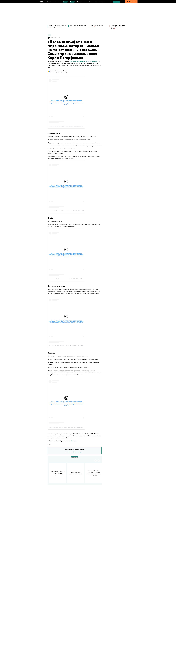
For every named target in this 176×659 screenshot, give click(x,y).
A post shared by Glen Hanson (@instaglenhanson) (60, 427)
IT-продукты (102, 1)
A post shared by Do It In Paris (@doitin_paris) (59, 210)
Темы (59, 1)
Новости (49, 1)
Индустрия (79, 1)
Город (95, 1)
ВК (75, 452)
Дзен (81, 452)
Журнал (65, 1)
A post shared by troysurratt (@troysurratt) (59, 126)
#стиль (49, 444)
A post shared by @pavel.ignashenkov (59, 278)
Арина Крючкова (72, 441)
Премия (72, 1)
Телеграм (69, 452)
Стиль (85, 1)
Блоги (54, 1)
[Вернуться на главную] (41, 1)
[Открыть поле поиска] (109, 1)
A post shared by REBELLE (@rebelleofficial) (59, 345)
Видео (90, 1)
